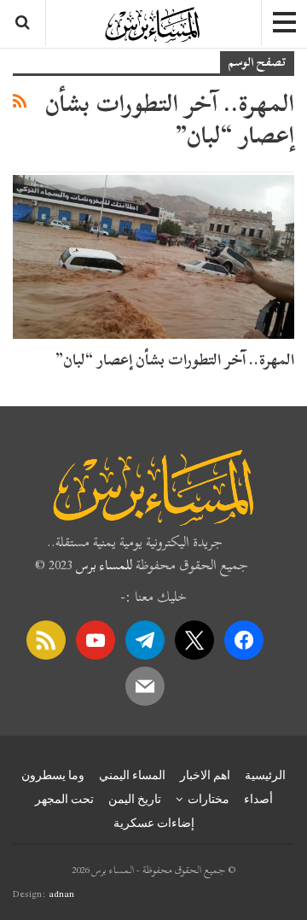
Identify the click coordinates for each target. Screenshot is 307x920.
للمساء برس (104, 565)
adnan (61, 893)
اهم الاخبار (205, 775)
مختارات (208, 799)
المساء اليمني (132, 775)
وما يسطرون (52, 775)
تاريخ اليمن (134, 799)
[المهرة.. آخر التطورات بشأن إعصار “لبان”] (153, 256)
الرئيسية (265, 775)
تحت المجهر (64, 799)
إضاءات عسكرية (153, 823)
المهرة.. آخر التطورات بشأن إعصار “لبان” (174, 360)
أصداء (258, 799)
